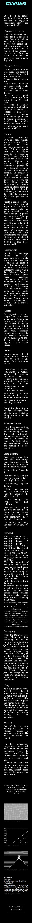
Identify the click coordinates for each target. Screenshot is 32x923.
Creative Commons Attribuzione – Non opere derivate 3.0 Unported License (16, 790)
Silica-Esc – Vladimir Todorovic (13, 822)
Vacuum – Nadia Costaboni (12, 893)
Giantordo (8, 785)
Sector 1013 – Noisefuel (11, 846)
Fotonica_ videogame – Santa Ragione (16, 870)
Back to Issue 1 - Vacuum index (16, 908)
